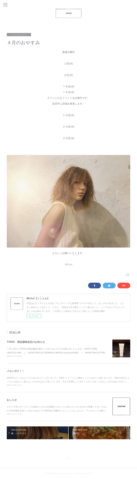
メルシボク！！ (15, 371)
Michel (68, 264)
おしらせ (12, 399)
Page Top (68, 459)
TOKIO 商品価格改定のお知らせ (26, 341)
